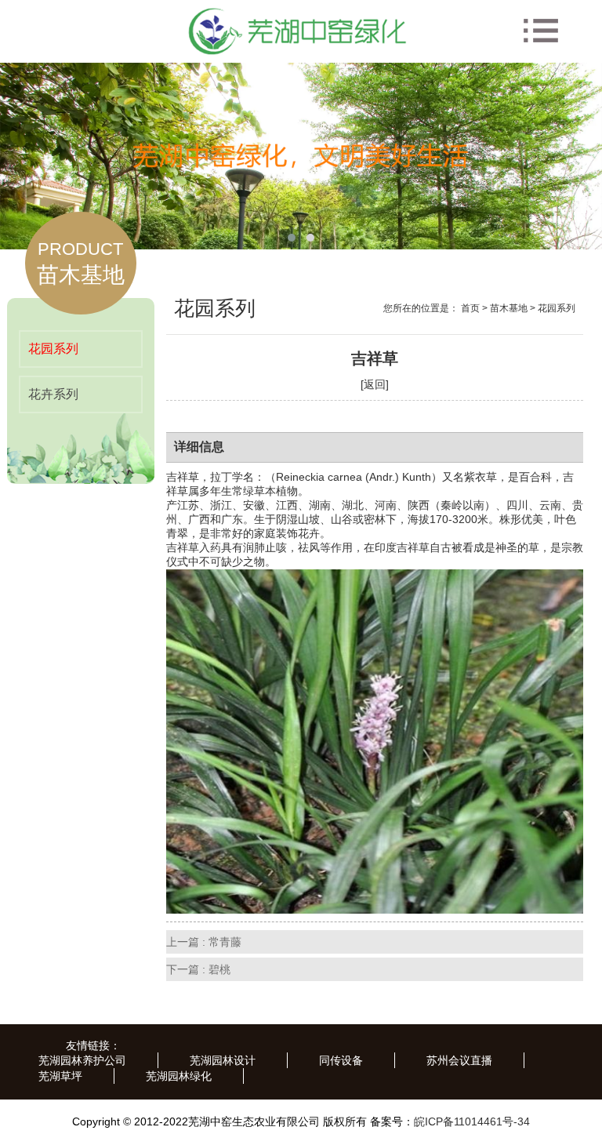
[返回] (375, 384)
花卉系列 (53, 394)
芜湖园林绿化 (179, 1076)
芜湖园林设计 (223, 1060)
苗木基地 (509, 308)
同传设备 (341, 1060)
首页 (470, 308)
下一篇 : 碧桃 (198, 969)
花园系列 (53, 348)
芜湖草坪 (60, 1076)
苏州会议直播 (459, 1060)
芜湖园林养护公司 (82, 1060)
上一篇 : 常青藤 (203, 942)
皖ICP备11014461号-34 (472, 1121)
